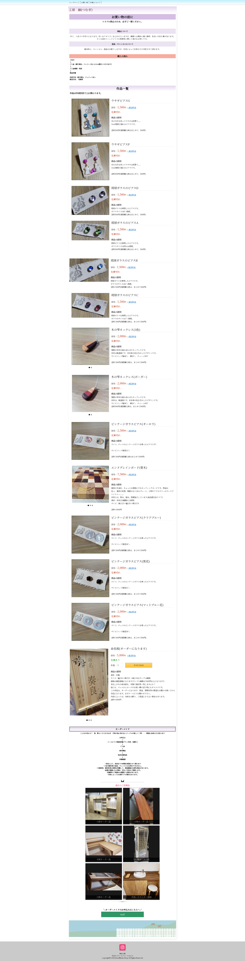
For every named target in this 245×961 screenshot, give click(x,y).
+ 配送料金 (131, 107)
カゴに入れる (139, 665)
